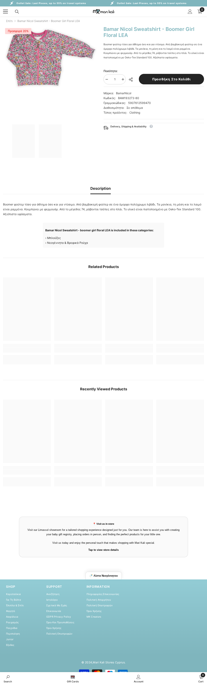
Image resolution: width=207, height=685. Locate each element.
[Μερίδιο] (132, 79)
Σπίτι (9, 21)
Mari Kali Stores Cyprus (109, 662)
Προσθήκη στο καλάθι (171, 79)
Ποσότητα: (111, 71)
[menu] (5, 11)
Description (100, 188)
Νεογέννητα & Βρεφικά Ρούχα (67, 242)
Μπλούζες (54, 238)
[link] (27, 350)
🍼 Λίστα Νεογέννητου (103, 575)
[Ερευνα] (17, 11)
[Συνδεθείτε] (190, 11)
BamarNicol (123, 93)
